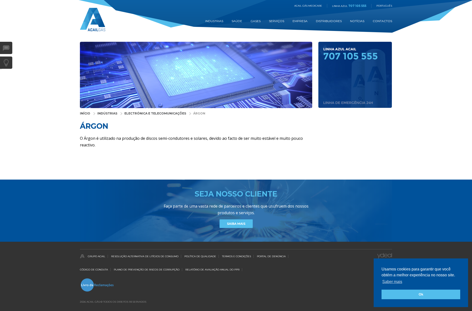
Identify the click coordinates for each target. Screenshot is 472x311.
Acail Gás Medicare (308, 5)
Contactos (382, 21)
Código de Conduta (94, 269)
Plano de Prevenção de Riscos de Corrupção (146, 269)
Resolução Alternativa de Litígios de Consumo (144, 256)
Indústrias (107, 113)
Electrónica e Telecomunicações (155, 113)
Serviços (276, 21)
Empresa (300, 21)
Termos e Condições (236, 256)
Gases (256, 21)
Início (85, 113)
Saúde (237, 21)
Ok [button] (421, 294)
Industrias (214, 21)
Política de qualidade (200, 256)
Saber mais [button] (392, 282)
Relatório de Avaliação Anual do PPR (212, 269)
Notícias (357, 21)
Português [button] (384, 5)
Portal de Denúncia (271, 256)
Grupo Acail (96, 256)
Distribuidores (329, 21)
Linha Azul (349, 6)
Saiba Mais (236, 224)
